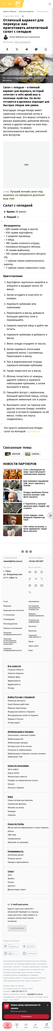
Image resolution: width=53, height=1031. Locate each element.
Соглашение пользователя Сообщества (34, 607)
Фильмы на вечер (16, 807)
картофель (32, 431)
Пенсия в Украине (16, 788)
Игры (31, 650)
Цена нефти (13, 769)
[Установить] (26, 1011)
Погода (11, 688)
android (11, 946)
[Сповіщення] (49, 3)
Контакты (32, 626)
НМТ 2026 (12, 835)
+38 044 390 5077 (36, 561)
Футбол (11, 878)
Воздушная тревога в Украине (21, 711)
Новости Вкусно (10, 11)
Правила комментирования (36, 615)
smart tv (11, 953)
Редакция (7, 606)
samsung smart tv (30, 953)
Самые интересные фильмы (20, 800)
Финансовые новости (17, 776)
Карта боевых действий (18, 704)
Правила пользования (12, 628)
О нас (5, 601)
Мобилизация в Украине (21, 731)
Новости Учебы (16, 824)
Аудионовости (14, 684)
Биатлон (11, 886)
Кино (10, 796)
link (29, 572)
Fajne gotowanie (22, 42)
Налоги (11, 784)
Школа (11, 831)
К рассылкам (17, 928)
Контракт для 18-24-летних (20, 746)
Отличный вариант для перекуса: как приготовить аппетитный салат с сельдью (43, 11)
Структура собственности (35, 636)
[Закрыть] (48, 1005)
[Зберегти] (46, 49)
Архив (31, 641)
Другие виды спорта (17, 889)
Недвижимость (16, 851)
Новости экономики (18, 766)
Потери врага (14, 723)
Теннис (11, 882)
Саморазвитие (14, 838)
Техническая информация (34, 621)
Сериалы (12, 815)
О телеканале (9, 615)
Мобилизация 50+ (16, 739)
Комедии (12, 811)
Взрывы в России (15, 719)
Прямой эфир (14, 677)
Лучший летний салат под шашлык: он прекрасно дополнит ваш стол (24, 195)
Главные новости (15, 670)
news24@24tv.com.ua (12, 561)
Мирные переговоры (17, 708)
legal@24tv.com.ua (35, 994)
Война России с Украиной (21, 697)
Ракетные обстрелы (16, 701)
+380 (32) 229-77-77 (19, 991)
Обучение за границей (18, 842)
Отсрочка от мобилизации (19, 750)
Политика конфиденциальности (12, 633)
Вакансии (32, 631)
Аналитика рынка (16, 855)
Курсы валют (13, 773)
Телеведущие (9, 619)
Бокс (10, 875)
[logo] (17, 4)
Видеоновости (14, 680)
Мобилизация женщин (18, 743)
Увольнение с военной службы (21, 735)
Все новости (14, 666)
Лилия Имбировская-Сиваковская (24, 37)
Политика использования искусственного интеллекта (9, 641)
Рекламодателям (10, 624)
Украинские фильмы (17, 804)
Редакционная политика (13, 610)
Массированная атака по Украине (23, 715)
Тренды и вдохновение (18, 862)
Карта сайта (33, 646)
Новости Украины (16, 673)
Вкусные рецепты (26, 11)
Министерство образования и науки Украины (28, 827)
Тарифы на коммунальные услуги (23, 780)
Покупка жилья (14, 858)
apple (30, 946)
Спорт (11, 871)
